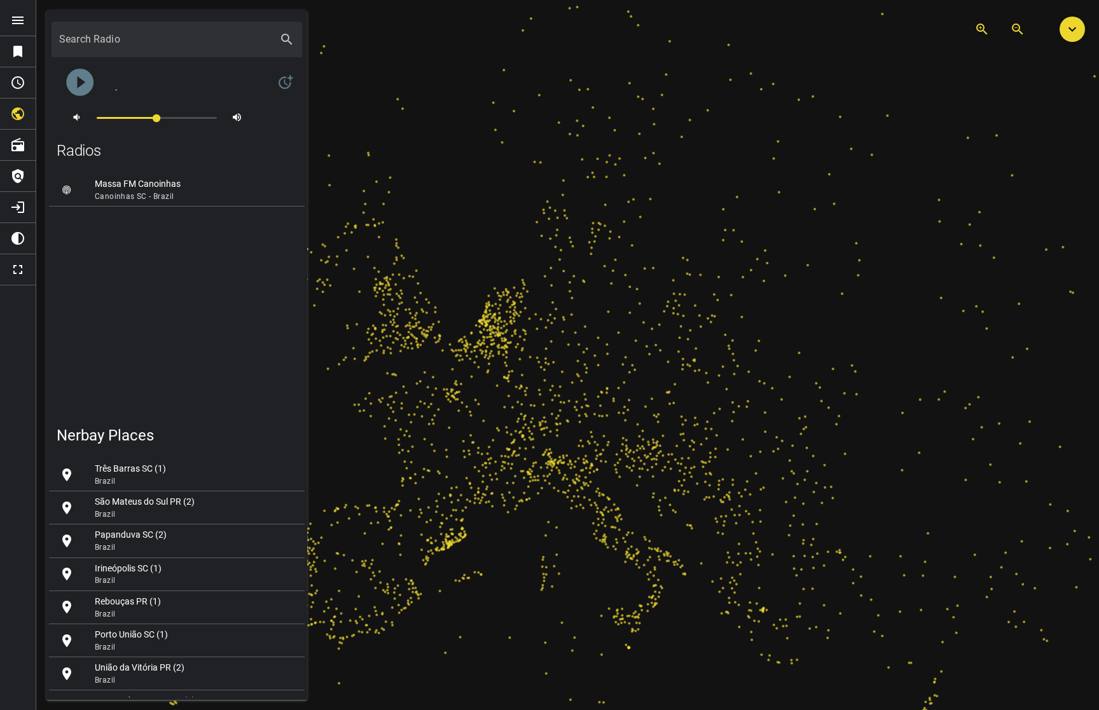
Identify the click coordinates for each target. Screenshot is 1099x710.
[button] (1072, 29)
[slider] (157, 117)
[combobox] (165, 44)
